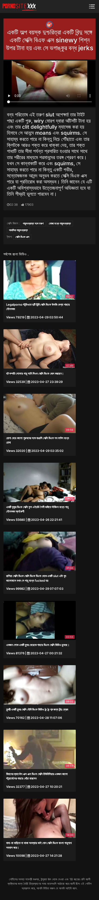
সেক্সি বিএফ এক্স (22, 237)
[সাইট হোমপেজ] (19, 6)
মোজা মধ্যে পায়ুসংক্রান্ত (60, 223)
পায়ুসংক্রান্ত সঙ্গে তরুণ (33, 223)
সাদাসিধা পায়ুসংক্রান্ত (18, 230)
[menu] (92, 6)
